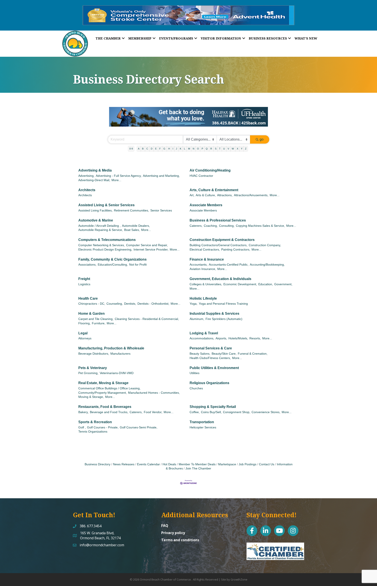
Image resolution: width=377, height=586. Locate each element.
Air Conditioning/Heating (210, 170)
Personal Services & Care (211, 348)
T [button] (220, 148)
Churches (196, 388)
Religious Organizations (209, 383)
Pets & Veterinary (92, 368)
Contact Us (266, 464)
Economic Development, (240, 284)
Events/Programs (176, 38)
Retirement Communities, (131, 210)
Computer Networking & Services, (101, 245)
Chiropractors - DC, (91, 303)
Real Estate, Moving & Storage (103, 383)
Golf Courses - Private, (102, 427)
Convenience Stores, (266, 412)
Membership (139, 38)
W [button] (233, 148)
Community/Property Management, (102, 392)
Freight (84, 279)
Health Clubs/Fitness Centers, (210, 358)
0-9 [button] (131, 148)
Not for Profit (138, 264)
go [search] (262, 139)
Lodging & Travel (204, 333)
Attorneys (84, 338)
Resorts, (255, 338)
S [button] (215, 148)
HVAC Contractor (201, 175)
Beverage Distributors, (93, 353)
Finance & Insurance (207, 259)
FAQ (164, 525)
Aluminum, (197, 319)
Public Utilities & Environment (214, 368)
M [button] (189, 148)
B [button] (143, 148)
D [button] (152, 148)
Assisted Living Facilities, (95, 210)
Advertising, (86, 175)
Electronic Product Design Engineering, (105, 249)
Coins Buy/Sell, (211, 412)
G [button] (164, 148)
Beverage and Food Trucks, (109, 412)
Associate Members (206, 205)
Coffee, (195, 412)
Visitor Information (221, 38)
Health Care (88, 298)
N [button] (193, 148)
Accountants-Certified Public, (228, 264)
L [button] (184, 148)
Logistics (84, 284)
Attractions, (225, 195)
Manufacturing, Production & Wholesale (111, 348)
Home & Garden (91, 313)
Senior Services (161, 210)
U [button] (224, 148)
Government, (283, 284)
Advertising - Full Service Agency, (119, 175)
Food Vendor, (153, 412)
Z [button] (246, 148)
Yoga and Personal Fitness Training (223, 303)
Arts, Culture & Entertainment (214, 190)
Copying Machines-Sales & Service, (260, 225)
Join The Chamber (198, 468)
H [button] (169, 148)
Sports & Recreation (95, 422)
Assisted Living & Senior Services (106, 205)
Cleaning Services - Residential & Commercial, (147, 319)
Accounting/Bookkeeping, (267, 264)
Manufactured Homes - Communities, (154, 392)
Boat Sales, (132, 230)
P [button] (202, 148)
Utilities (194, 373)
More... (116, 180)
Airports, (221, 338)
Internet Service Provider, (151, 249)
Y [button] (241, 148)
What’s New (306, 38)
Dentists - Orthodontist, (153, 303)
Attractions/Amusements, (251, 195)
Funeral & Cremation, (252, 353)
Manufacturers (120, 353)
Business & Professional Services (218, 220)
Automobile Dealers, (136, 225)
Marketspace (227, 464)
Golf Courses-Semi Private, (138, 427)
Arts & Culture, (206, 195)
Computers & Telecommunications (107, 240)
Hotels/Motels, (238, 338)
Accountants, (198, 264)
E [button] (156, 148)
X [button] (237, 148)
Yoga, (193, 303)
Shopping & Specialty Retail (213, 407)
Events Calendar (148, 464)
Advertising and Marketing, (161, 175)
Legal (82, 333)
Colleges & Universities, (206, 284)
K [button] (180, 148)
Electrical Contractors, (205, 249)
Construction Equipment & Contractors (222, 240)
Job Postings (247, 464)
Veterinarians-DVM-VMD (117, 373)
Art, (192, 195)
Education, (265, 284)
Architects (86, 190)
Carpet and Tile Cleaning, (95, 319)
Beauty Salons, (200, 353)
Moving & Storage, (91, 397)
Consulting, (227, 225)
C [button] (147, 148)
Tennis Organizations (92, 431)
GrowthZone (239, 579)
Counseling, (114, 303)
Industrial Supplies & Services (214, 313)
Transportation (202, 422)
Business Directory (97, 464)
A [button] (138, 148)
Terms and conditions (180, 540)
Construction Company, (265, 245)
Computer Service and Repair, (147, 245)
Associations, (87, 264)
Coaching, (211, 225)
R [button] (211, 148)
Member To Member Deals (197, 464)
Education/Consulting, (113, 264)
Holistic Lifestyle (203, 298)
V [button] (228, 148)
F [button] (160, 148)
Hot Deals (169, 464)
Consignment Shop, (236, 412)
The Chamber (108, 38)
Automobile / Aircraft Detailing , (99, 225)
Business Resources (268, 38)
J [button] (176, 148)
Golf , (82, 427)
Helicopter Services (203, 427)
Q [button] (207, 148)
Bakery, (83, 412)
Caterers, (196, 225)
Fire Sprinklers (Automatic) (224, 319)
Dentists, (130, 303)
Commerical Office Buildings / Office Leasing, (109, 388)
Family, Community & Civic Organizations (112, 259)
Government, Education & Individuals (220, 279)
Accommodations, (202, 338)
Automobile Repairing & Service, (100, 230)
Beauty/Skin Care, (224, 353)
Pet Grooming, (88, 373)
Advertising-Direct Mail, (94, 180)
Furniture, (98, 323)
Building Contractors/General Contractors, (218, 245)
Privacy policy (173, 532)
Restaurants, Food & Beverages (104, 407)
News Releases (123, 464)
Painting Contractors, (235, 249)
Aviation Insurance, (203, 269)
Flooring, (84, 323)
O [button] (198, 148)
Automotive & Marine (95, 220)
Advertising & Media (95, 170)
